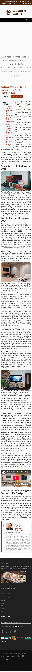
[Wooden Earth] (16, 12)
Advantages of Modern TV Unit (10, 123)
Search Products (5, 598)
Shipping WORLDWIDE (9, 586)
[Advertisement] (16, 40)
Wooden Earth (13, 653)
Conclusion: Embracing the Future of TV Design (10, 140)
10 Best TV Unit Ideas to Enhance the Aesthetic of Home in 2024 (14, 90)
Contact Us (4, 608)
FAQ (2, 605)
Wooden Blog (12, 68)
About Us (3, 600)
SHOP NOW (26, 3)
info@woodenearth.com (8, 588)
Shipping (3, 603)
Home (3, 68)
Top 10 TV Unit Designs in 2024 (9, 131)
